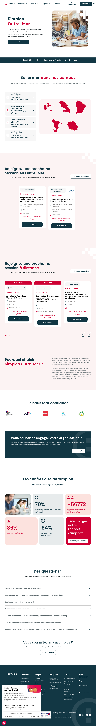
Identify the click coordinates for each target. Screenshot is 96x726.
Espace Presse (83, 686)
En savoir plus (78, 451)
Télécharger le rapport (78, 541)
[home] (10, 4)
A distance (38, 678)
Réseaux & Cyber (24, 681)
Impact (66, 689)
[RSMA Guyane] (82, 103)
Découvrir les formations (18, 42)
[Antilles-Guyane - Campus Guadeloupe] (47, 105)
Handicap (67, 692)
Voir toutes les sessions (81, 176)
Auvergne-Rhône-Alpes (40, 682)
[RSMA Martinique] (66, 104)
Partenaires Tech (69, 681)
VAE (65, 686)
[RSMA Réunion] (72, 129)
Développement (24, 678)
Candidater (86, 4)
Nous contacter (84, 693)
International (68, 699)
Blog (80, 681)
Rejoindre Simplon (69, 697)
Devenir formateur (69, 694)
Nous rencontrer (72, 4)
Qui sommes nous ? (70, 678)
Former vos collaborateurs (54, 679)
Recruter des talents (55, 682)
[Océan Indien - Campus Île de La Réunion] (71, 121)
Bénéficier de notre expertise (55, 689)
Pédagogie (67, 684)
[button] (22, 4)
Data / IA (22, 684)
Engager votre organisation (53, 685)
